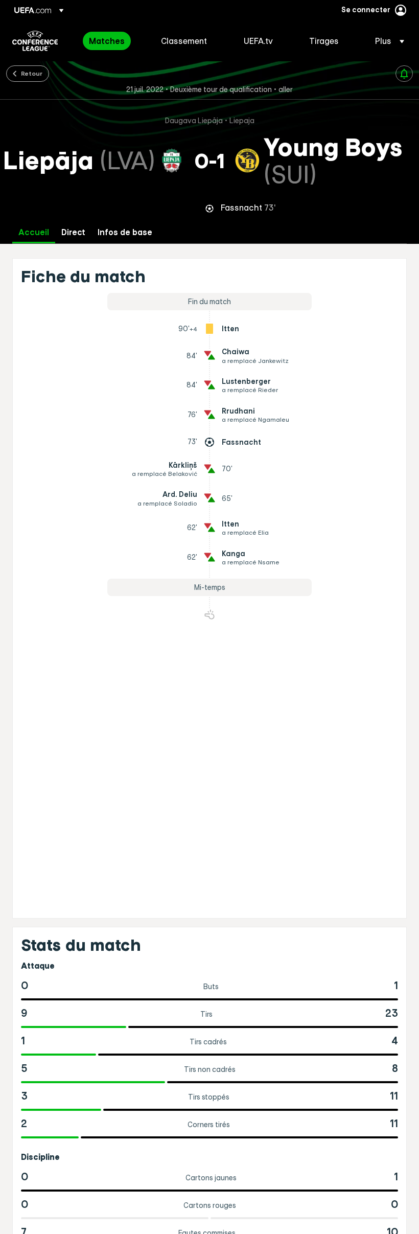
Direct (73, 232)
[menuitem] (112, 41)
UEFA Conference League (35, 41)
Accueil (33, 232)
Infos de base (125, 232)
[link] (106, 41)
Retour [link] (31, 73)
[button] (386, 41)
